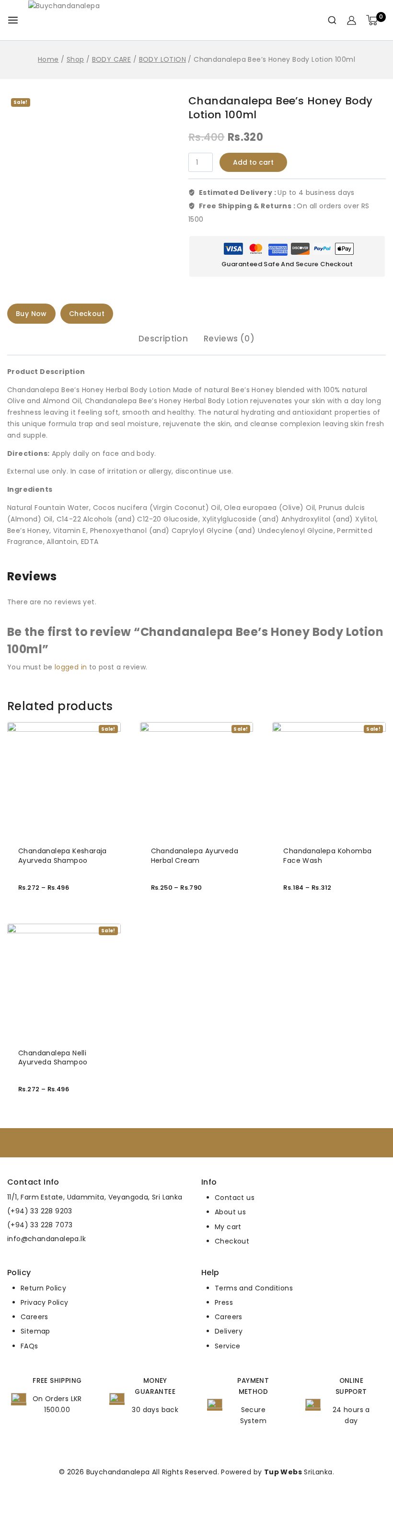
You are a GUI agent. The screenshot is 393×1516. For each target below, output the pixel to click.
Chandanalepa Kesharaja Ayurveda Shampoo (62, 855)
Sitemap (35, 1331)
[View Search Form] (328, 20)
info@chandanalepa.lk (46, 1239)
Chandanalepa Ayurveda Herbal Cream (194, 855)
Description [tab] (163, 338)
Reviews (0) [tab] (229, 338)
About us (230, 1212)
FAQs (29, 1346)
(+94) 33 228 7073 (40, 1225)
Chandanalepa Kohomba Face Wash (327, 855)
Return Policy (43, 1288)
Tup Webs (283, 1472)
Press (224, 1302)
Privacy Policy (45, 1302)
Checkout (86, 313)
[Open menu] (13, 20)
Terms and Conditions (254, 1288)
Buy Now (31, 313)
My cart (228, 1227)
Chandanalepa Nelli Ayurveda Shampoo (52, 1057)
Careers (34, 1317)
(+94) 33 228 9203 (39, 1211)
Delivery (229, 1331)
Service (228, 1346)
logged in (71, 667)
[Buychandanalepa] (88, 20)
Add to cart (253, 162)
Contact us (234, 1197)
